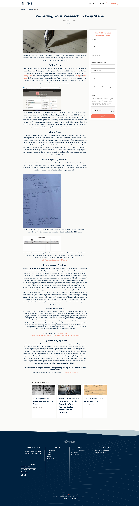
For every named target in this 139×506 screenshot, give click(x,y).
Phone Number (96, 71)
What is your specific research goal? (102, 87)
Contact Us (24, 472)
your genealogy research (69, 372)
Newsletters (50, 458)
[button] (91, 3)
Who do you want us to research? (101, 79)
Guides (49, 456)
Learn (23, 10)
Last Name (94, 47)
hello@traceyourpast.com (28, 468)
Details (93, 95)
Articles (30, 10)
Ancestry (77, 76)
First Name (94, 39)
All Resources (51, 450)
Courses (49, 454)
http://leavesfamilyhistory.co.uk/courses (55, 260)
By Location (74, 452)
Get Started (112, 3)
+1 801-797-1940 (25, 466)
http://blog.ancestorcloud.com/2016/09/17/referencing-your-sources (57, 335)
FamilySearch (28, 76)
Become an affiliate (101, 452)
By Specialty (75, 454)
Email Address (95, 55)
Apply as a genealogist (102, 450)
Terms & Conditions (69, 498)
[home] (26, 3)
